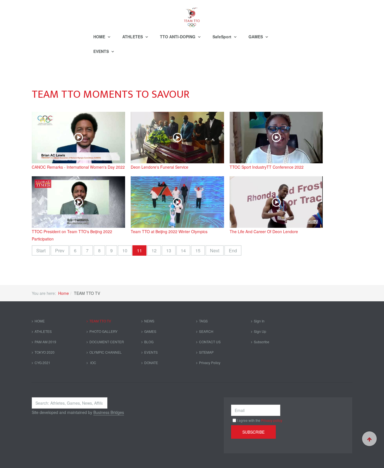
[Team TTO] (192, 14)
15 (197, 250)
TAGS (203, 320)
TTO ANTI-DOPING (178, 36)
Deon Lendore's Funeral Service (159, 167)
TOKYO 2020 (45, 352)
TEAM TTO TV (100, 320)
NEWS (149, 320)
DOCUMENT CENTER (106, 341)
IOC (92, 362)
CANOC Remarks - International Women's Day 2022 (78, 167)
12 (154, 250)
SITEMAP (206, 352)
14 (183, 250)
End (233, 250)
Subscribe (261, 341)
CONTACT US (210, 341)
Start (41, 250)
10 (124, 250)
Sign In (259, 320)
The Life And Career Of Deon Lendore (264, 231)
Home (63, 293)
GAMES (256, 36)
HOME (99, 36)
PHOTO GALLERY (103, 331)
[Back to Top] (369, 438)
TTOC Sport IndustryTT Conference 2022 (267, 167)
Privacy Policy (209, 362)
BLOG (148, 341)
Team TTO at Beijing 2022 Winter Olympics (169, 231)
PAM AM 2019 (45, 341)
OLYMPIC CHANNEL (105, 352)
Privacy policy (271, 420)
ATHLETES (133, 36)
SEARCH (206, 331)
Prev (59, 250)
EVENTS (101, 51)
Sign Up (260, 331)
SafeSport (222, 36)
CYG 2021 (42, 362)
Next (214, 250)
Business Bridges (108, 412)
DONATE (151, 362)
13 (168, 250)
